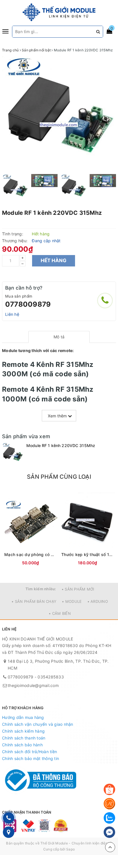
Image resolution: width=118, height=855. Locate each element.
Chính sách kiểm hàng (23, 731)
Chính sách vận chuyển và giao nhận (37, 724)
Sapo (70, 849)
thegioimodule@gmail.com (33, 685)
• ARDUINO (97, 601)
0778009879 (28, 304)
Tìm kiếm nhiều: (40, 589)
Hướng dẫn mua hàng (23, 717)
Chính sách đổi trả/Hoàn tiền (29, 751)
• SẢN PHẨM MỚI (78, 589)
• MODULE (72, 601)
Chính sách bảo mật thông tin (30, 758)
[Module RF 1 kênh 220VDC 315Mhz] (12, 453)
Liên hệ (12, 314)
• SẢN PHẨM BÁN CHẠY (33, 601)
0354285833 (51, 676)
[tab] (59, 337)
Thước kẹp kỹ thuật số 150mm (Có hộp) (87, 554)
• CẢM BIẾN (60, 613)
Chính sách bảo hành (22, 744)
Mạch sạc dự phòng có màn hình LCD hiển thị (30, 554)
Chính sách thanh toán (23, 737)
